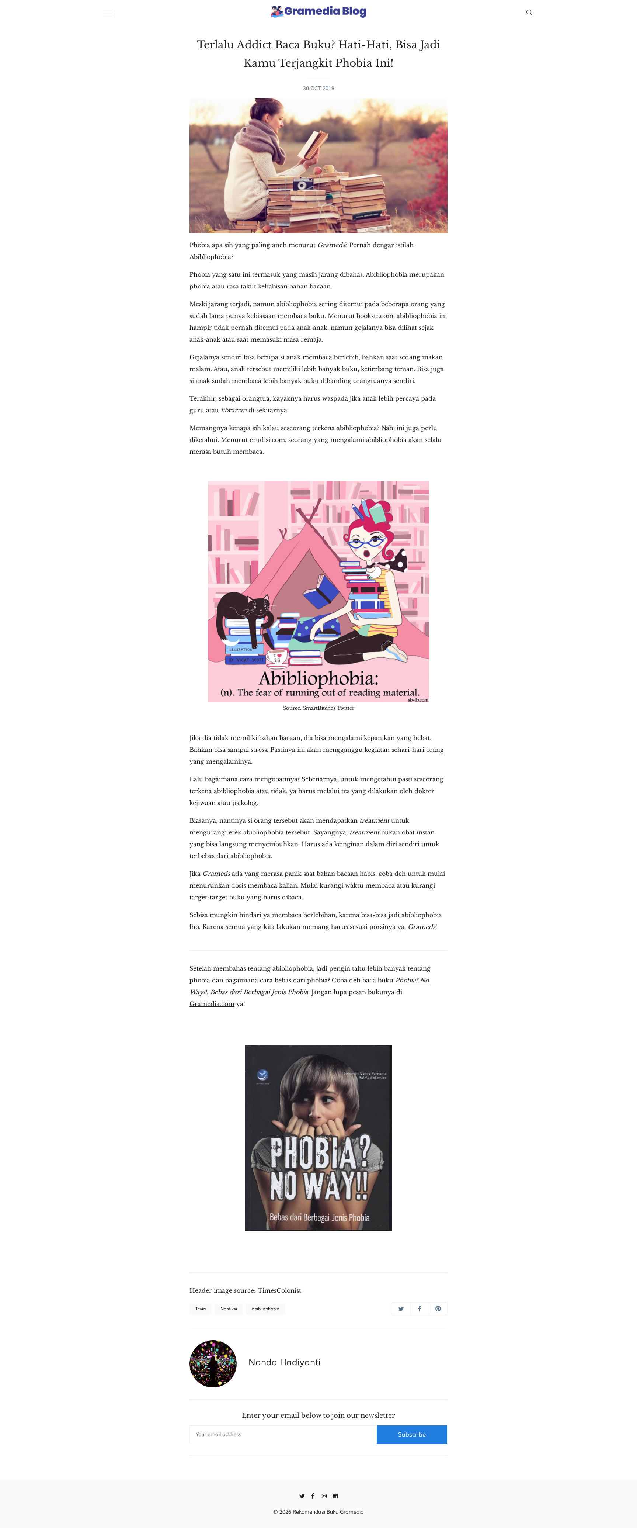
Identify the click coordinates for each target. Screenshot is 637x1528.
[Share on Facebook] (420, 1309)
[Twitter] (302, 1495)
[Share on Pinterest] (438, 1309)
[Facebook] (313, 1495)
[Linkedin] (335, 1495)
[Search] (529, 11)
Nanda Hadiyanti (284, 1362)
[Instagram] (324, 1495)
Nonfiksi (228, 1309)
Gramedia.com (211, 1003)
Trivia (200, 1309)
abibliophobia (265, 1309)
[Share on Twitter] (401, 1309)
